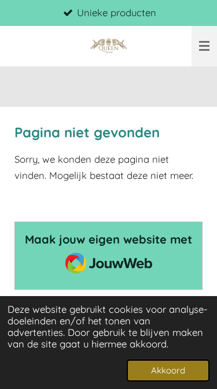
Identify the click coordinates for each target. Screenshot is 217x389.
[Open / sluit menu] (204, 46)
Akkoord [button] (168, 370)
